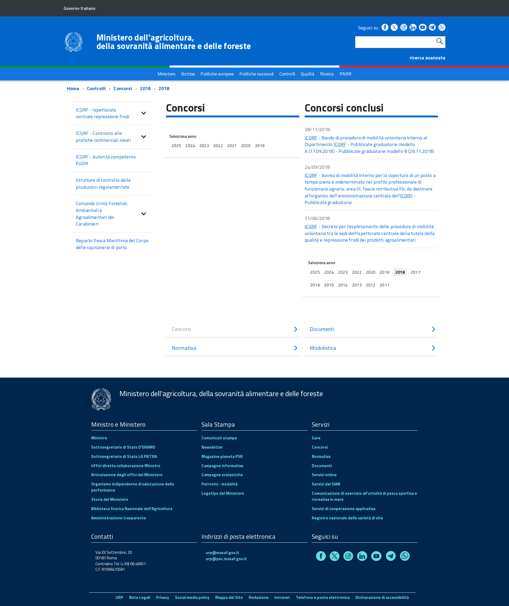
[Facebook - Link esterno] (384, 27)
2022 (218, 145)
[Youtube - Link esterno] (422, 27)
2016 (315, 285)
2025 (176, 145)
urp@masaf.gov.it (222, 553)
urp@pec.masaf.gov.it (226, 559)
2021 (232, 145)
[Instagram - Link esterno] (403, 27)
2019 (260, 145)
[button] (143, 113)
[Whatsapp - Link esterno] (441, 27)
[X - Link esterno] (394, 27)
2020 (246, 145)
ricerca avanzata (427, 57)
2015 (329, 285)
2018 (145, 88)
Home (73, 88)
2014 (343, 285)
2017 (415, 272)
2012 (370, 285)
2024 (190, 145)
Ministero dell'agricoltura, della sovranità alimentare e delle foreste (173, 41)
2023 (204, 145)
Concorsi (122, 88)
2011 (384, 285)
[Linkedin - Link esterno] (413, 27)
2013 (357, 285)
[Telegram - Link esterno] (432, 27)
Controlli (96, 88)
